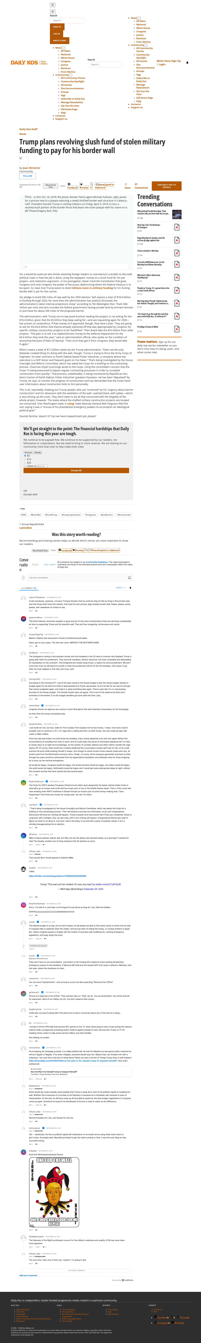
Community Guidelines (97, 562)
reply (31, 611)
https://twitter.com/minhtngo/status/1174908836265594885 (57, 876)
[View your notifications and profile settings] (187, 62)
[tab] (29, 588)
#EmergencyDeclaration (71, 515)
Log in (46, 564)
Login (162, 64)
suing (70, 403)
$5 (28, 455)
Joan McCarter (31, 167)
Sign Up (57, 26)
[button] (63, 112)
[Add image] (129, 577)
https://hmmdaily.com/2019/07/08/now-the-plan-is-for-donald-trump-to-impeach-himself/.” (73, 1061)
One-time (28, 453)
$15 (29, 459)
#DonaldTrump (51, 515)
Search (53, 15)
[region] (76, 920)
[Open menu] (52, 5)
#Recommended (123, 515)
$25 (29, 462)
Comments (141, 186)
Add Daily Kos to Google (167, 185)
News (22, 134)
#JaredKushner (107, 515)
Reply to (34, 854)
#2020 (23, 515)
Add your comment (28, 1275)
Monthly (38, 453)
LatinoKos (25, 527)
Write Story (59, 40)
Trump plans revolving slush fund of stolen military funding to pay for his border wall (92, 145)
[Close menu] (52, 11)
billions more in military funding (92, 288)
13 (45, 1247)
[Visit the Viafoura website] (127, 1280)
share (122, 611)
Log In (56, 33)
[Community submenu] (70, 75)
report (128, 611)
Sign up (53, 564)
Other (30, 466)
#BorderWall (35, 515)
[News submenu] (63, 48)
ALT (32, 1225)
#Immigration (90, 515)
